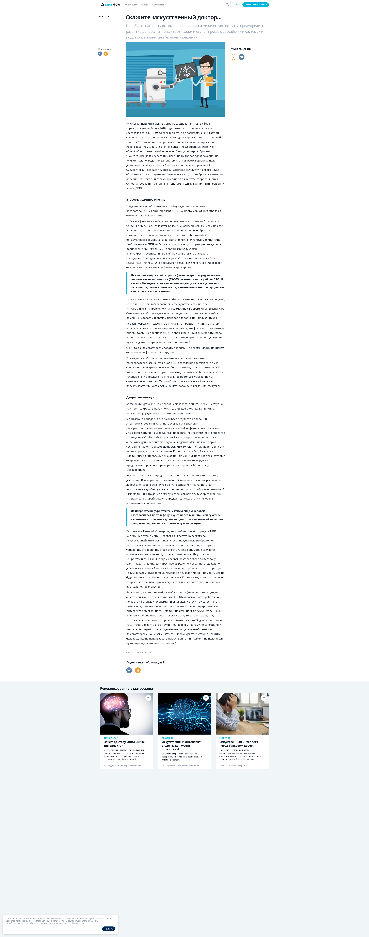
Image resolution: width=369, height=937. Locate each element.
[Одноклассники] (105, 53)
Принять (109, 928)
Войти (237, 4)
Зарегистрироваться (255, 4)
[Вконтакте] (100, 53)
